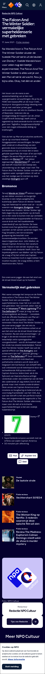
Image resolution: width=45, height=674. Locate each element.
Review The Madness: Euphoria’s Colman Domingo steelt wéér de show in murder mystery (28, 537)
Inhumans (13, 308)
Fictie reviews (22, 42)
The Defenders (9, 311)
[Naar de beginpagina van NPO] (11, 5)
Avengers (15, 179)
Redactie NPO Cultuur (12, 13)
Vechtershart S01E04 (29, 497)
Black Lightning (28, 308)
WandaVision (21, 162)
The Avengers (26, 350)
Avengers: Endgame (23, 207)
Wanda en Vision (17, 193)
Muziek (19, 477)
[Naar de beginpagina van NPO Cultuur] (18, 5)
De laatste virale (26, 480)
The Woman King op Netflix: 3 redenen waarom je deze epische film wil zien (28, 519)
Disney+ (17, 159)
